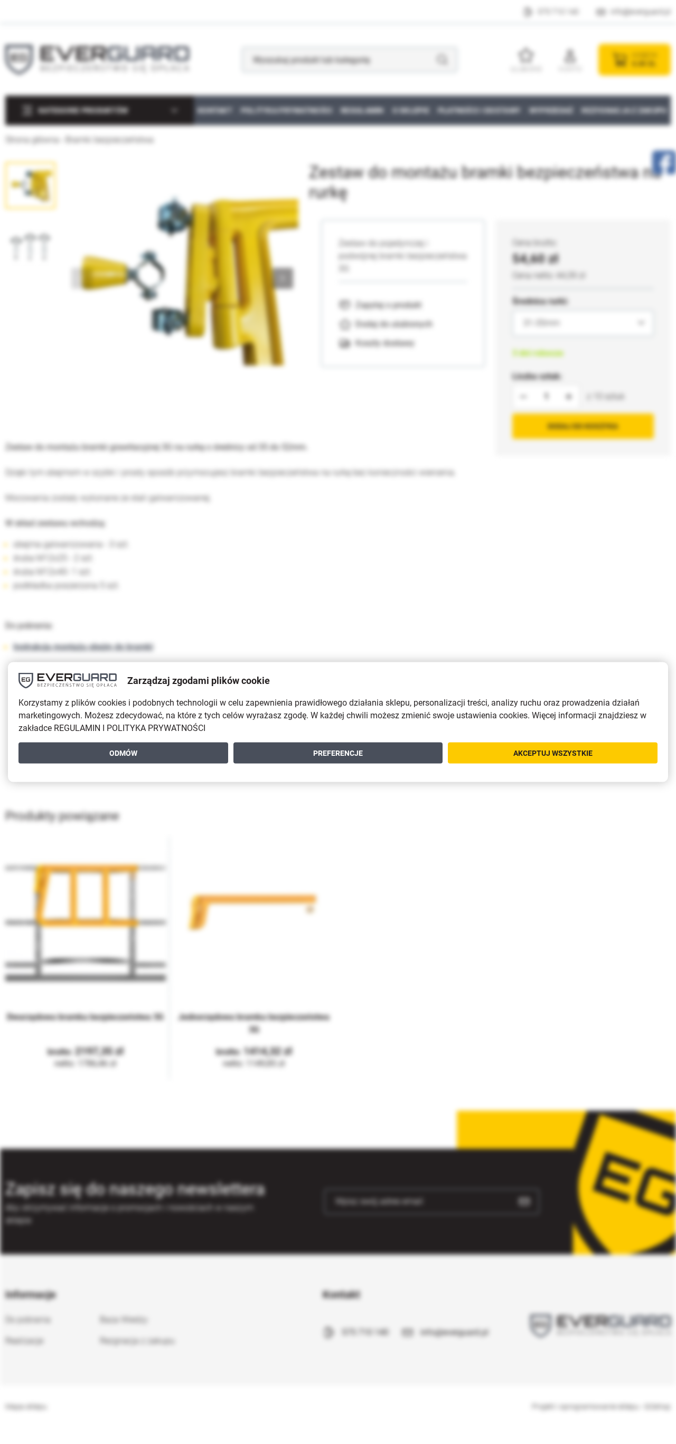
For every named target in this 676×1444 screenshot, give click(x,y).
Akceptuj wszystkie (553, 752)
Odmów (123, 752)
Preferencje (338, 752)
